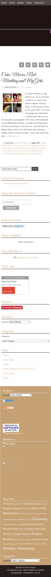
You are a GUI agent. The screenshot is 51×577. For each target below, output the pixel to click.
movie (40, 524)
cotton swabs (22, 145)
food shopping (32, 145)
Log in (37, 573)
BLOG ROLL (9, 360)
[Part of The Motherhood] (13, 465)
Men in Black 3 (8, 151)
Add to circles (7, 291)
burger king (6, 145)
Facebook (6, 520)
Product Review (22, 534)
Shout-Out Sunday (40, 539)
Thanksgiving (13, 544)
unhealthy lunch (37, 153)
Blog (44, 504)
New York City (36, 528)
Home (4, 2)
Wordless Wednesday (19, 548)
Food (26, 520)
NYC (6, 534)
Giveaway (40, 519)
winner (43, 544)
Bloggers (7, 508)
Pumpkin (21, 153)
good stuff (41, 145)
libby (34, 148)
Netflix (15, 528)
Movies (7, 528)
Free (29, 520)
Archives (4, 322)
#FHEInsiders (8, 504)
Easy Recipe (27, 514)
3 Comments (27, 87)
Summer (5, 544)
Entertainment (36, 513)
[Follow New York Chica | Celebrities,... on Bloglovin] (13, 227)
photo (12, 534)
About (12, 2)
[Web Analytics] (8, 408)
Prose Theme (28, 570)
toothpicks (27, 153)
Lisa (18, 87)
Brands (21, 2)
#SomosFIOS (18, 504)
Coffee (29, 509)
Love (18, 524)
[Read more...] (14, 136)
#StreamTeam (29, 503)
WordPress (28, 573)
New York (23, 529)
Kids (9, 524)
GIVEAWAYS (9, 374)
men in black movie (19, 151)
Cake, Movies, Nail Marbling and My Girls (22, 78)
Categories (5, 336)
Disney (14, 513)
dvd (20, 514)
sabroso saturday (26, 540)
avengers (43, 143)
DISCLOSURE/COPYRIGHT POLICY (19, 369)
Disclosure (39, 2)
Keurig (5, 524)
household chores (18, 148)
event (43, 513)
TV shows (21, 544)
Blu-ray (23, 509)
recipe (17, 539)
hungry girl (28, 148)
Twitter (28, 543)
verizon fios (36, 544)
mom (23, 524)
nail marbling (31, 151)
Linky (14, 524)
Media (29, 2)
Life (26, 143)
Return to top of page (25, 568)
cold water (14, 145)
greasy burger (7, 148)
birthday (39, 504)
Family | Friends (19, 143)
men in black (40, 148)
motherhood (31, 524)
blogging (16, 508)
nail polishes (13, 153)
